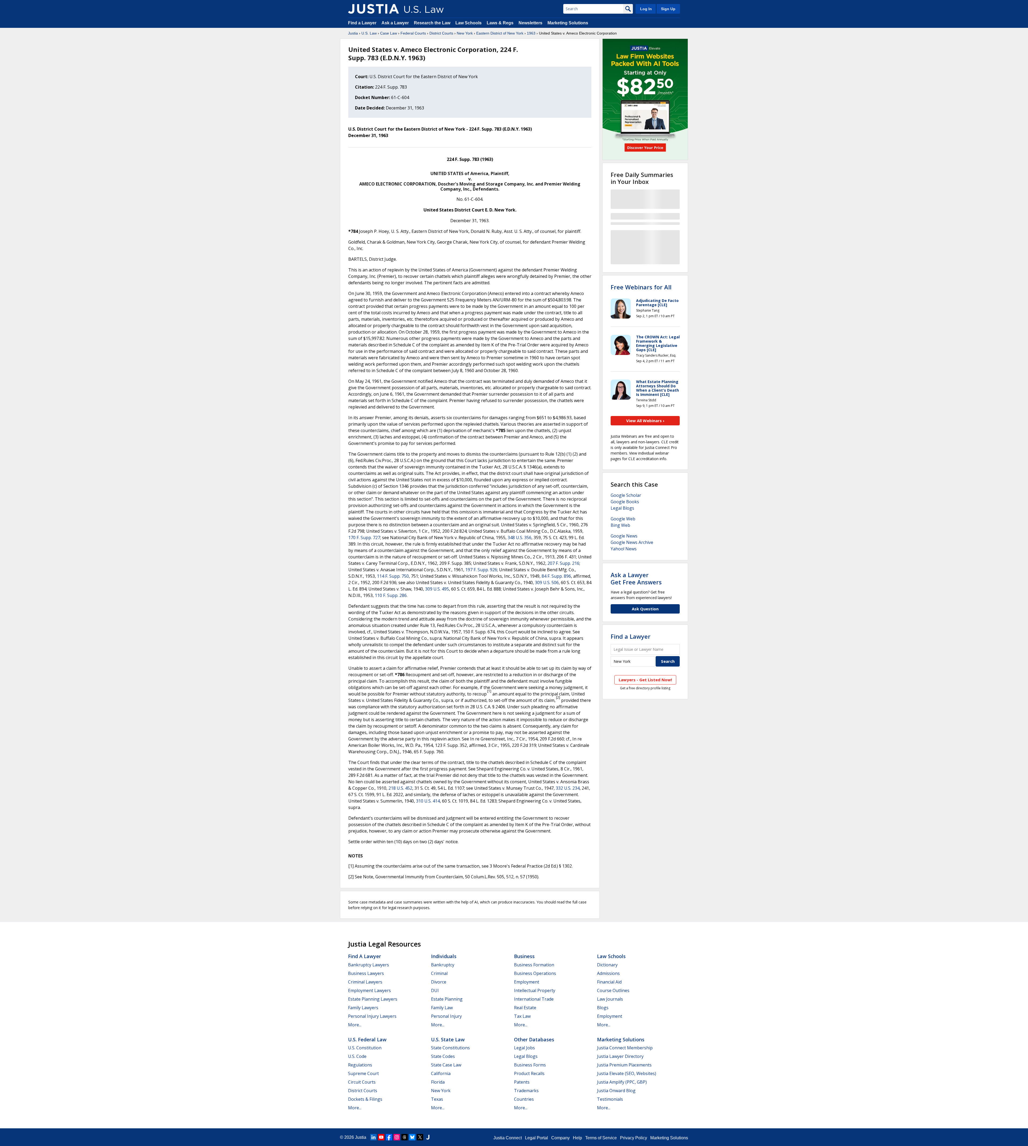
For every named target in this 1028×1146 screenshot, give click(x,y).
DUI (435, 990)
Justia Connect (507, 1138)
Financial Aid (609, 982)
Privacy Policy (633, 1138)
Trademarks (526, 1091)
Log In (646, 9)
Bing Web (620, 525)
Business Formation (534, 965)
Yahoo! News (624, 549)
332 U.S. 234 (568, 788)
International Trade (534, 999)
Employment (526, 982)
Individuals (443, 956)
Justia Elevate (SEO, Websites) (626, 1073)
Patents (522, 1082)
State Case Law (446, 1065)
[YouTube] (381, 1137)
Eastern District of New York (499, 33)
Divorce (438, 982)
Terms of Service (601, 1138)
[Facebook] (389, 1137)
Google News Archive (632, 542)
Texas (437, 1099)
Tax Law (522, 1016)
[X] (420, 1137)
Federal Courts (413, 33)
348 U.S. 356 (519, 537)
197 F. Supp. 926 (481, 570)
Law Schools (468, 23)
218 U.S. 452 (400, 788)
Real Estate (525, 1008)
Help (577, 1138)
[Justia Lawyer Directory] (428, 1137)
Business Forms (530, 1065)
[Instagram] (397, 1137)
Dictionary (607, 965)
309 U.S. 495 (437, 589)
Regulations (360, 1065)
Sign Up (668, 9)
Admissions (608, 973)
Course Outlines (613, 990)
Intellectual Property (534, 990)
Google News (624, 536)
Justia (353, 33)
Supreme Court (363, 1073)
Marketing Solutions (567, 23)
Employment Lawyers (369, 990)
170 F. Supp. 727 (364, 537)
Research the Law (432, 23)
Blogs (603, 1008)
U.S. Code (357, 1056)
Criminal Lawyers (365, 982)
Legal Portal (536, 1138)
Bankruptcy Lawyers (368, 965)
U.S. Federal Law (367, 1039)
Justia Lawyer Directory (620, 1056)
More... (354, 1025)
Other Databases (534, 1039)
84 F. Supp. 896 (556, 576)
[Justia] (373, 9)
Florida (438, 1082)
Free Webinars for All (641, 286)
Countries (524, 1099)
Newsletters (530, 23)
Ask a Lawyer (395, 23)
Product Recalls (529, 1073)
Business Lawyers (366, 973)
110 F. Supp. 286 (391, 595)
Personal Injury (446, 1016)
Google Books (625, 502)
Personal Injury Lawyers (372, 1016)
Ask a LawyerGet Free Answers (636, 578)
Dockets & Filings (365, 1099)
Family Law (442, 1008)
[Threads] (404, 1137)
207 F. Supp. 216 (563, 563)
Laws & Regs (500, 23)
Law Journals (610, 999)
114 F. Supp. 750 (393, 576)
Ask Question (645, 608)
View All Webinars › (645, 420)
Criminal (439, 973)
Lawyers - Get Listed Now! (645, 679)
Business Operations (535, 973)
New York (465, 33)
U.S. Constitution (364, 1048)
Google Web (623, 519)
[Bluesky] (412, 1137)
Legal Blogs (622, 508)
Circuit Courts (362, 1082)
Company (560, 1138)
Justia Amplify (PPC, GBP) (622, 1082)
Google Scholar (626, 495)
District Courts (441, 33)
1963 (531, 33)
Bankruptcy (442, 965)
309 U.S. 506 (547, 582)
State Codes (443, 1056)
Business (524, 956)
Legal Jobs (524, 1048)
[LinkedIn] (373, 1137)
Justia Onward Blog (616, 1091)
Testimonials (610, 1099)
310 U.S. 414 (428, 801)
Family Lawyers (363, 1008)
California (441, 1073)
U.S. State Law (448, 1039)
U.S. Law (369, 33)
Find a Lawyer (362, 23)
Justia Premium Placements (624, 1065)
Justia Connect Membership (625, 1048)
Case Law (388, 33)
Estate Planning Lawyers (372, 999)
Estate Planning (447, 999)
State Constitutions (450, 1048)
